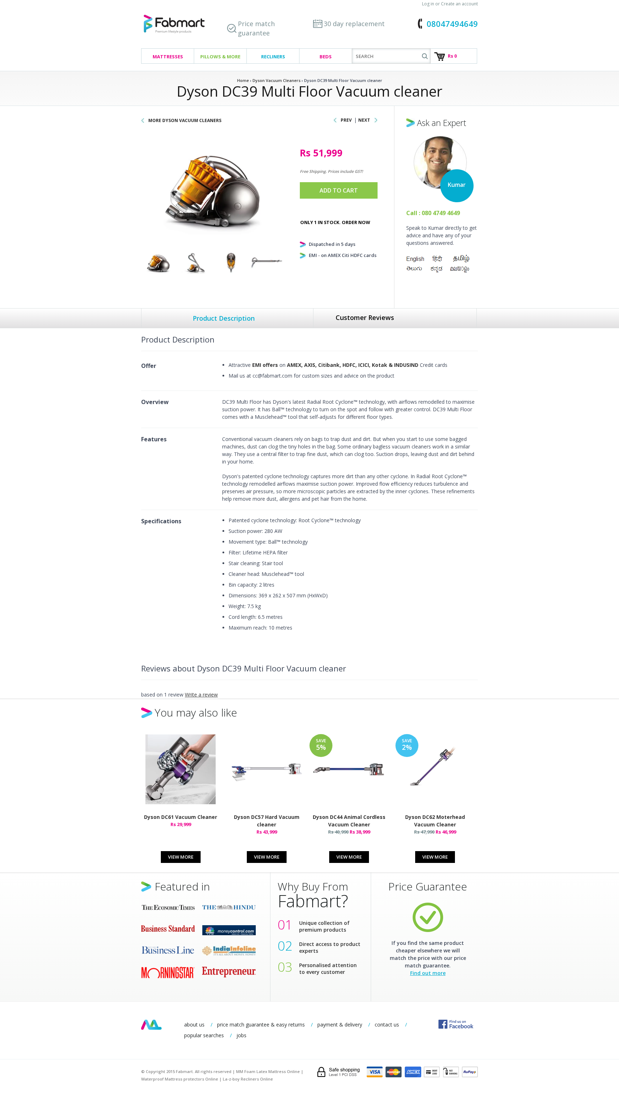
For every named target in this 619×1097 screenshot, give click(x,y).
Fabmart (151, 1025)
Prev (346, 120)
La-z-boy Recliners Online (248, 1079)
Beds (326, 56)
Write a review (201, 694)
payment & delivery (339, 1024)
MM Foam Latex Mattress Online (268, 1071)
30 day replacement (354, 23)
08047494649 (452, 23)
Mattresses (168, 56)
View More (180, 857)
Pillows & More (220, 56)
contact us (387, 1024)
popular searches (204, 1035)
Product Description (224, 318)
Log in (428, 4)
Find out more (428, 973)
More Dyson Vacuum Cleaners (184, 120)
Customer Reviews (365, 317)
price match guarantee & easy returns (261, 1024)
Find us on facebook (455, 1024)
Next (364, 120)
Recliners (273, 56)
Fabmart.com (174, 24)
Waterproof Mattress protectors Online (179, 1079)
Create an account (459, 4)
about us (194, 1024)
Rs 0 (452, 56)
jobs (241, 1035)
